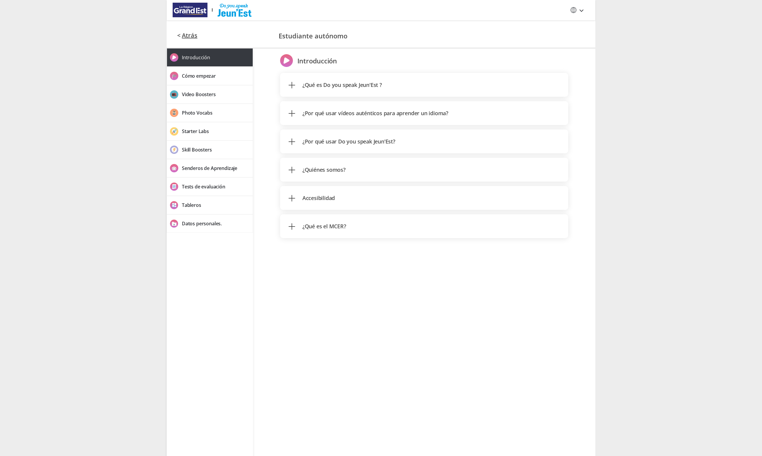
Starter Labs (195, 131)
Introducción (196, 57)
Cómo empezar (199, 76)
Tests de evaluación (203, 186)
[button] (577, 10)
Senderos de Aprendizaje (209, 168)
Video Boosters (199, 94)
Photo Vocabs (197, 113)
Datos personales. (202, 223)
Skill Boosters (197, 149)
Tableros (191, 205)
